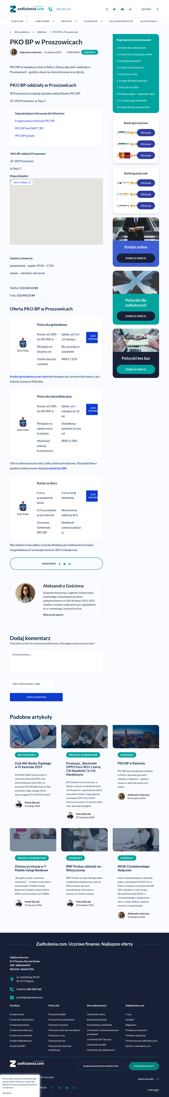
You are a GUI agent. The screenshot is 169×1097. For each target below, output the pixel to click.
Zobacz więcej (135, 258)
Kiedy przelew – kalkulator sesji (137, 93)
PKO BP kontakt (25, 135)
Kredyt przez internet (131, 67)
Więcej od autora (53, 614)
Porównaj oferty (144, 1066)
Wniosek (146, 132)
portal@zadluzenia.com (30, 997)
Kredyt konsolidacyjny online (135, 54)
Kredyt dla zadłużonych (132, 47)
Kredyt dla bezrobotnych (133, 80)
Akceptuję (6, 1093)
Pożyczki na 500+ (129, 87)
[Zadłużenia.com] (27, 8)
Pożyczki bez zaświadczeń (135, 107)
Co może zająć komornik (133, 100)
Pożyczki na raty (128, 74)
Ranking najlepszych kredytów (100, 1066)
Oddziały (90, 52)
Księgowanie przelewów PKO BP (35, 121)
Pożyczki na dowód (130, 60)
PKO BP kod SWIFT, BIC (29, 128)
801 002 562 (64, 9)
